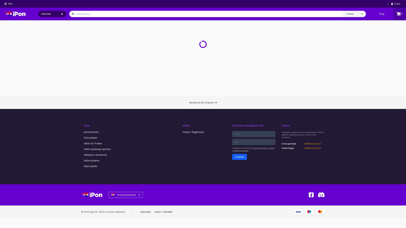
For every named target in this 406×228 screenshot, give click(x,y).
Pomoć (286, 125)
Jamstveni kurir (91, 131)
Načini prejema (91, 160)
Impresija (146, 211)
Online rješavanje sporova (97, 149)
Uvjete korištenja (260, 148)
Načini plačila (90, 166)
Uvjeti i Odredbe (163, 211)
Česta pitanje (90, 137)
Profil (186, 125)
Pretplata (239, 156)
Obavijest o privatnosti (95, 154)
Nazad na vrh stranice (201, 102)
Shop (381, 13)
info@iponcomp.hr (312, 143)
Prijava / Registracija (193, 131)
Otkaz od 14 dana (93, 143)
